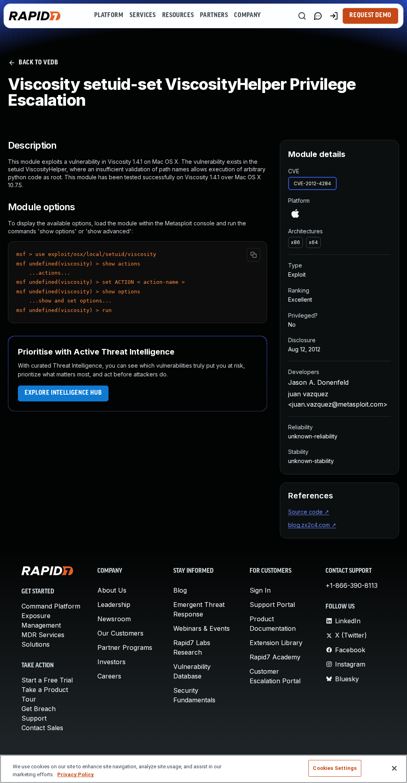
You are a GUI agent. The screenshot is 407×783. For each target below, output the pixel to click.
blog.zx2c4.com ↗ (312, 524)
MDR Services (42, 635)
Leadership (113, 605)
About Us (111, 590)
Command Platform (50, 606)
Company (247, 15)
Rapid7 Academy (275, 657)
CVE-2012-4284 (312, 183)
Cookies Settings (335, 768)
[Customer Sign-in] (334, 16)
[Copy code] (253, 255)
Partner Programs (124, 647)
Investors (111, 662)
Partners (214, 15)
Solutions (35, 644)
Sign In (260, 590)
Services (142, 15)
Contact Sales (42, 728)
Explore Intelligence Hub (63, 393)
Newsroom (114, 619)
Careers (109, 676)
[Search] (302, 16)
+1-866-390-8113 (352, 585)
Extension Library (276, 643)
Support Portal (272, 605)
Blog (180, 590)
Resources (178, 15)
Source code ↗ (308, 511)
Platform (108, 15)
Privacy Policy (75, 774)
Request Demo (370, 15)
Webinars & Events (201, 628)
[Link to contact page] (318, 16)
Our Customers (120, 633)
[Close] (394, 768)
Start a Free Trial (47, 680)
